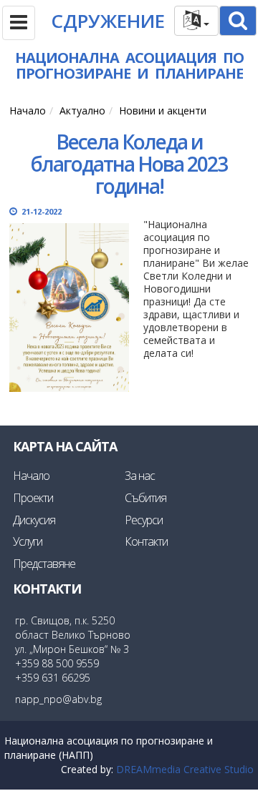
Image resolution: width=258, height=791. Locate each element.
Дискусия (34, 520)
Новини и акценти (162, 110)
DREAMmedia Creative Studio (185, 769)
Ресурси (144, 520)
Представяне (44, 563)
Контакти (146, 541)
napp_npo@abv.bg (58, 699)
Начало (27, 110)
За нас (140, 475)
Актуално (82, 110)
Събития (145, 498)
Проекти (33, 498)
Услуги (27, 541)
